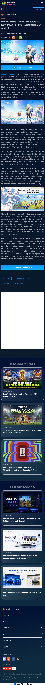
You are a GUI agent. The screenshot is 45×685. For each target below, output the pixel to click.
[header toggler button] (42, 3)
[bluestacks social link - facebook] (13, 659)
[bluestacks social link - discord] (4, 659)
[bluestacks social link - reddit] (8, 659)
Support (5, 647)
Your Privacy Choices (25, 684)
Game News (6, 283)
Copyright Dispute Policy (21, 678)
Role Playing (6, 279)
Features (6, 628)
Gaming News (19, 279)
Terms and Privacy (8, 678)
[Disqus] (22, 320)
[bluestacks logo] (8, 3)
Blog (8, 15)
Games (5, 621)
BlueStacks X (18, 283)
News (14, 15)
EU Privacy (32, 678)
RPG (42, 74)
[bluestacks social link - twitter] (18, 659)
